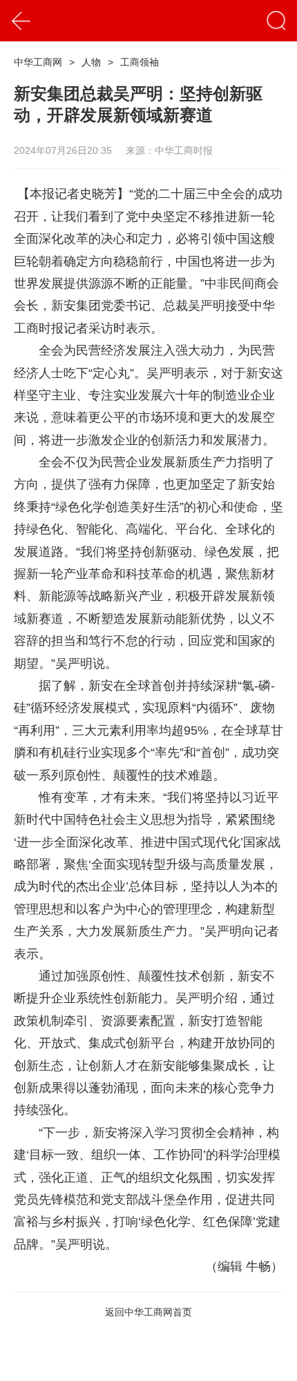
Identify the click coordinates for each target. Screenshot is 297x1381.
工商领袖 (139, 62)
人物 (91, 62)
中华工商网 (38, 62)
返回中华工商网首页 (148, 1312)
